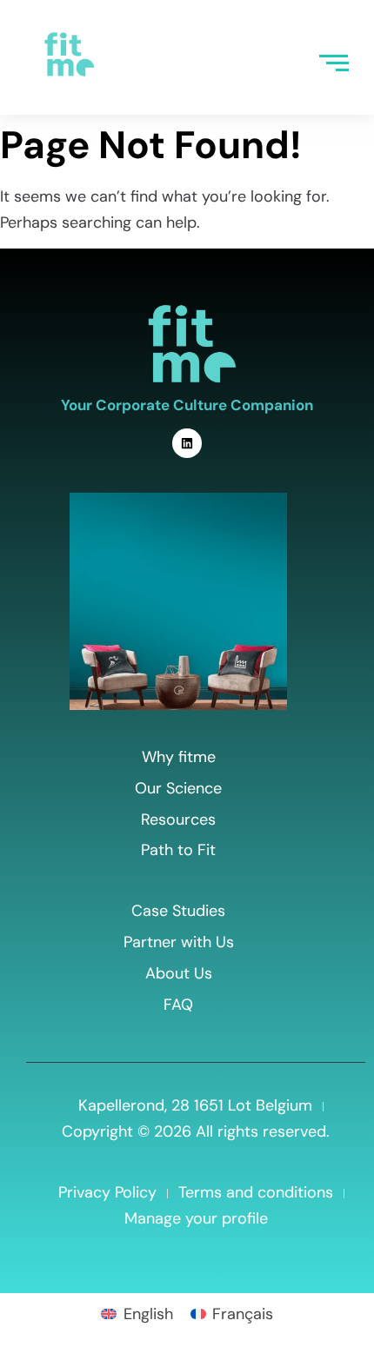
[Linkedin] (187, 443)
